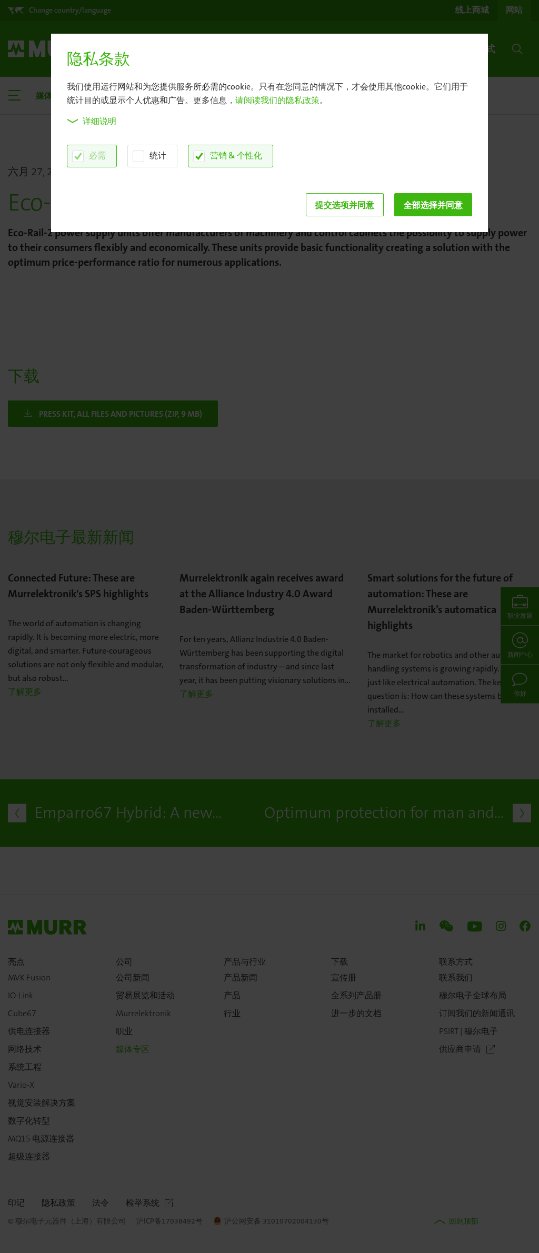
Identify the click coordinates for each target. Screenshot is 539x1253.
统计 (157, 155)
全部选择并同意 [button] (433, 204)
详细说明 (99, 121)
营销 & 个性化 (236, 155)
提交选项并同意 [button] (344, 204)
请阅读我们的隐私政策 (277, 100)
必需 (97, 155)
